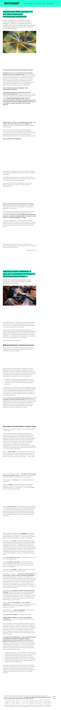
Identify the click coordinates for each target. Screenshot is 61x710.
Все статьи (5, 9)
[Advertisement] (19, 61)
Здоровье (26, 3)
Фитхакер (11, 3)
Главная (53, 696)
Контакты (54, 698)
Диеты (43, 3)
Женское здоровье (49, 3)
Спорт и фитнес (38, 3)
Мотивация (31, 3)
